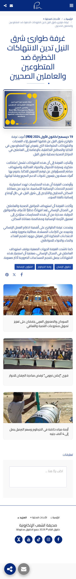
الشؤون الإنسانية (25, 266)
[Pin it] (7, 274)
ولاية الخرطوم (44, 266)
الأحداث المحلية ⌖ (51, 19)
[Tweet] (14, 274)
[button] (71, 5)
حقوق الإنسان (64, 266)
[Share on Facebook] (21, 274)
